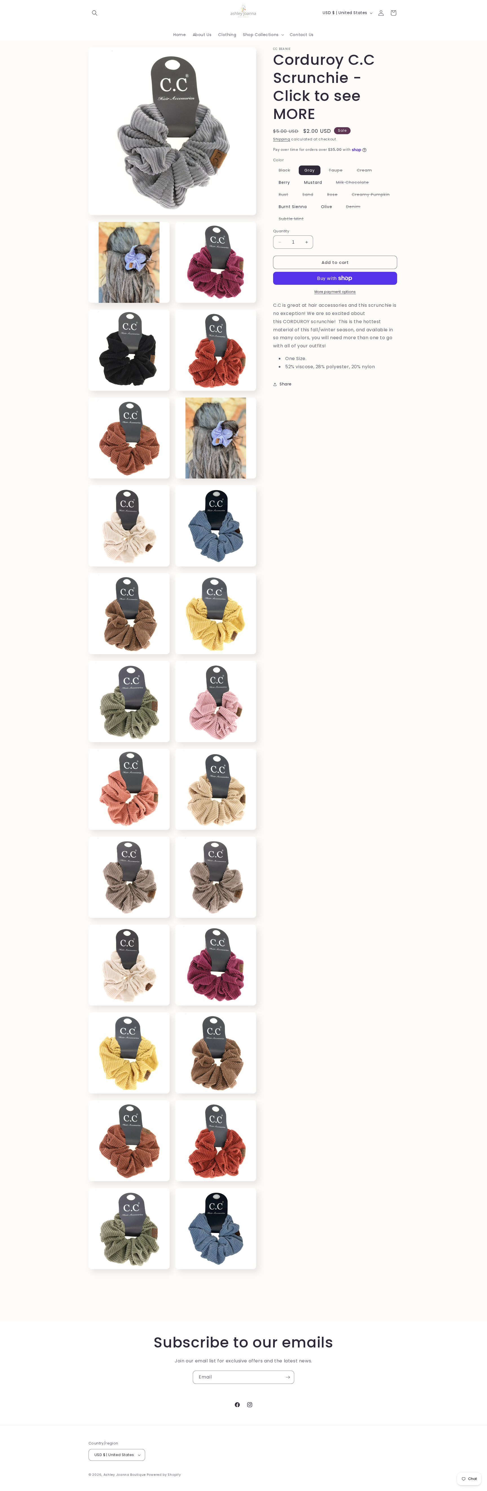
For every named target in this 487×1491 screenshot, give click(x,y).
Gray (309, 170)
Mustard (313, 182)
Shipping (281, 139)
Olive (326, 206)
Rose (335, 195)
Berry (284, 182)
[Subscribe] (288, 1377)
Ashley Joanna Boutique (124, 1474)
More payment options (335, 291)
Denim (356, 207)
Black (287, 171)
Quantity (281, 231)
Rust (286, 195)
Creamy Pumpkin (373, 195)
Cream (367, 171)
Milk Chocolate (355, 183)
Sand (310, 195)
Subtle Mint (294, 220)
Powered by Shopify (164, 1474)
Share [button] (286, 384)
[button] (94, 13)
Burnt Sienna (293, 206)
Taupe (338, 171)
